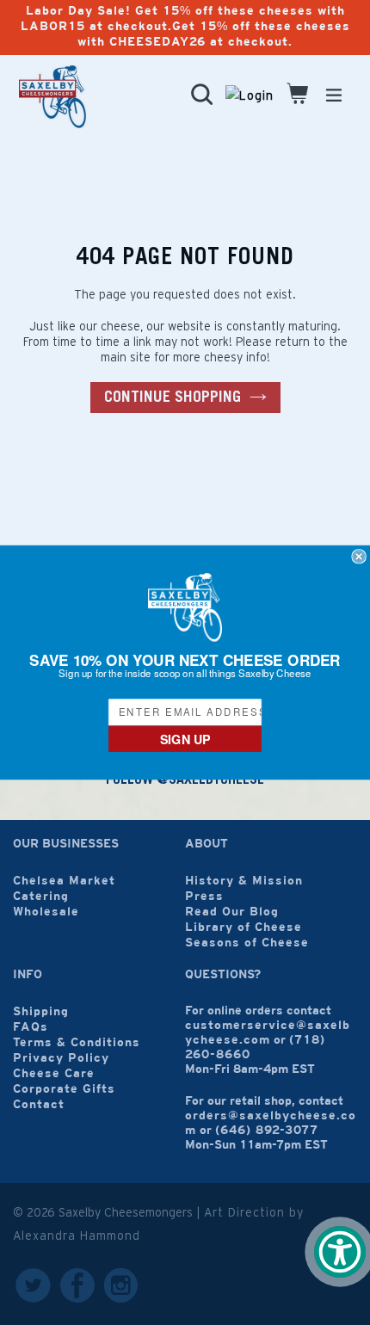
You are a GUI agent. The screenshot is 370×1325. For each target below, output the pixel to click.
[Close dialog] (359, 556)
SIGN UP (185, 739)
